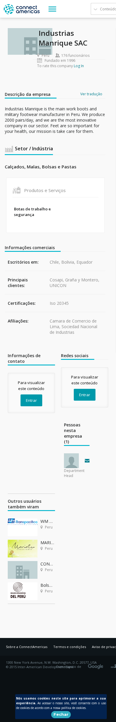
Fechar (61, 714)
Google (96, 664)
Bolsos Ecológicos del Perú (47, 585)
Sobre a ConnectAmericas (26, 646)
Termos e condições (69, 646)
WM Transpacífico (47, 521)
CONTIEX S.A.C (47, 564)
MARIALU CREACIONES (47, 542)
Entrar (31, 400)
